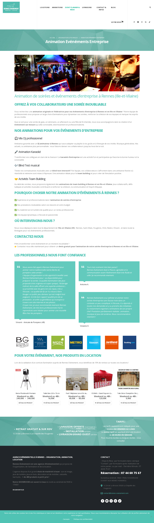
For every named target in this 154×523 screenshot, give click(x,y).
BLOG (113, 7)
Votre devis (116, 22)
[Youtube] (138, 22)
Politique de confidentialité (83, 519)
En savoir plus (18, 490)
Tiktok (119, 501)
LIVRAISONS (87, 7)
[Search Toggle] (150, 7)
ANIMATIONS (57, 7)
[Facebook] (134, 22)
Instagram (111, 501)
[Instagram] (141, 22)
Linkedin (115, 501)
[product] (51, 379)
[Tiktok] (149, 22)
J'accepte (66, 519)
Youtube (107, 501)
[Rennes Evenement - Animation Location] (11, 7)
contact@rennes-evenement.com (115, 493)
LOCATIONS (44, 7)
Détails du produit (25, 403)
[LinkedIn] (145, 22)
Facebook (102, 501)
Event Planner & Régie (72, 8)
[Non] (151, 516)
